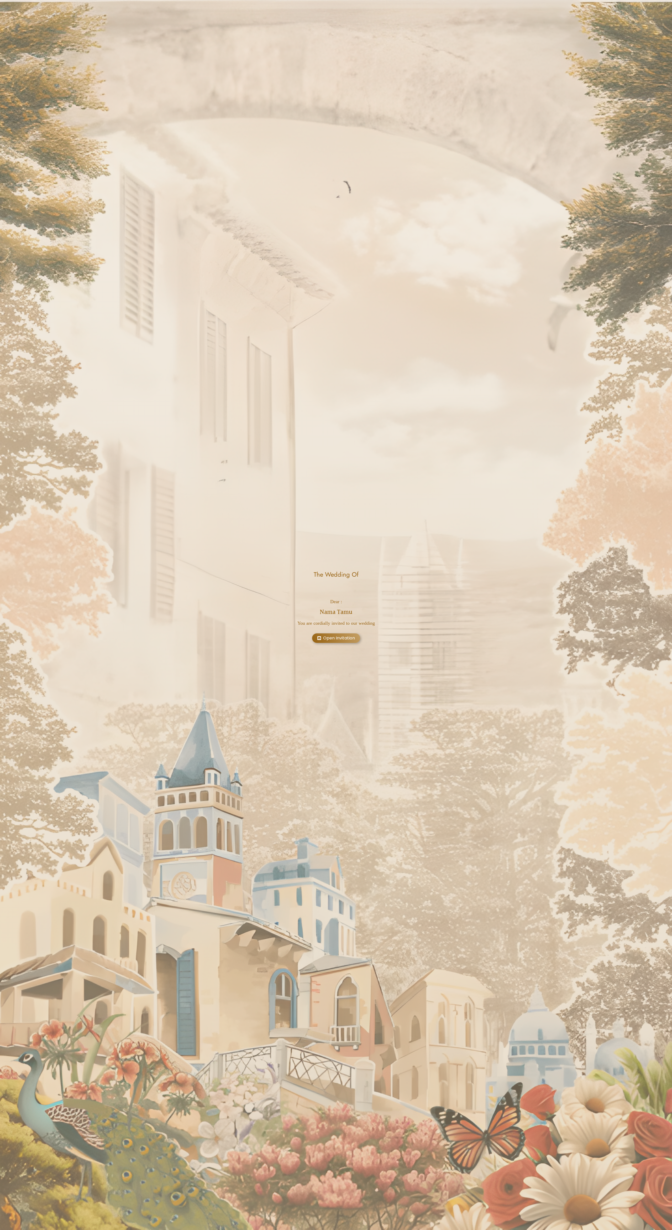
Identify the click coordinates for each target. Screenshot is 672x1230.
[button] (336, 638)
